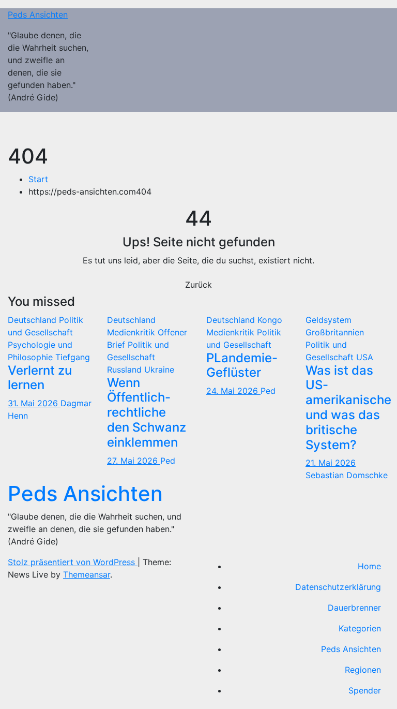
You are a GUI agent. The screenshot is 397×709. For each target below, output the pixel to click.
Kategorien (360, 628)
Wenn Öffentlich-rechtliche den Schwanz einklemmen (146, 412)
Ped (167, 460)
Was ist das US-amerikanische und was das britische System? (348, 407)
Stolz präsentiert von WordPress (73, 562)
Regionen (363, 669)
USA (364, 357)
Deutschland (33, 320)
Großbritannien (335, 332)
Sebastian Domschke (347, 475)
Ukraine (159, 369)
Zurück (198, 284)
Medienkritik (132, 332)
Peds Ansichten (38, 14)
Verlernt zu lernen (40, 378)
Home (369, 566)
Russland (125, 369)
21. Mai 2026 (331, 462)
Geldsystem (329, 320)
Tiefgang (72, 357)
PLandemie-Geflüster (242, 365)
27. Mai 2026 (133, 460)
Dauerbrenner (354, 607)
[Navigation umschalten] (374, 127)
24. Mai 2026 (233, 391)
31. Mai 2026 (34, 403)
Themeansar (86, 574)
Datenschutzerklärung (338, 587)
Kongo (269, 320)
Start (38, 179)
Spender (364, 690)
